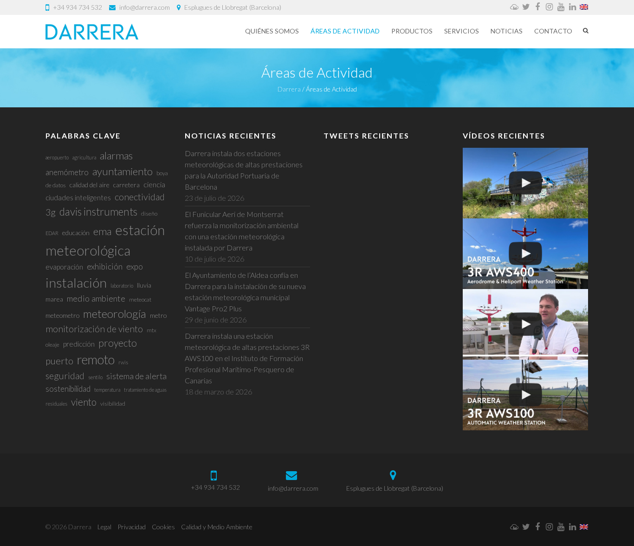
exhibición (105, 266)
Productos (412, 31)
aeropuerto (57, 157)
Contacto (553, 31)
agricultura (84, 157)
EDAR (51, 233)
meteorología (114, 313)
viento (84, 402)
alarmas (116, 155)
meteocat (140, 299)
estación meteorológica (105, 240)
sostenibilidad (68, 389)
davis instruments (98, 211)
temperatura (107, 390)
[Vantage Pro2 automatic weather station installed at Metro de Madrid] (525, 183)
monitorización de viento (94, 328)
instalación (76, 282)
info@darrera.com (144, 7)
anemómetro (67, 172)
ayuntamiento (122, 171)
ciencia (154, 184)
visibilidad (112, 403)
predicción (79, 344)
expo (134, 266)
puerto (59, 360)
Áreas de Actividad (345, 31)
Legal (104, 527)
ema (102, 231)
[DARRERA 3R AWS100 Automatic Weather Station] (525, 395)
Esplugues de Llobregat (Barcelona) (232, 7)
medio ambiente (96, 298)
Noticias (507, 31)
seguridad (64, 375)
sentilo (95, 377)
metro (158, 315)
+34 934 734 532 (77, 7)
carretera (126, 185)
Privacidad (131, 527)
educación (76, 233)
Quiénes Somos (272, 31)
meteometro (62, 315)
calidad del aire (90, 185)
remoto (96, 359)
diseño (149, 213)
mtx (151, 330)
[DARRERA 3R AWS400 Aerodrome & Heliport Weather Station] (525, 253)
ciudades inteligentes (78, 197)
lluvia (144, 285)
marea (54, 299)
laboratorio (121, 286)
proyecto (117, 343)
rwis (123, 362)
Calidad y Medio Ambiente (216, 527)
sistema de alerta (136, 376)
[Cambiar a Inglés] (584, 7)
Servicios (461, 31)
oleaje (52, 344)
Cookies (163, 527)
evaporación (64, 267)
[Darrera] (91, 31)
